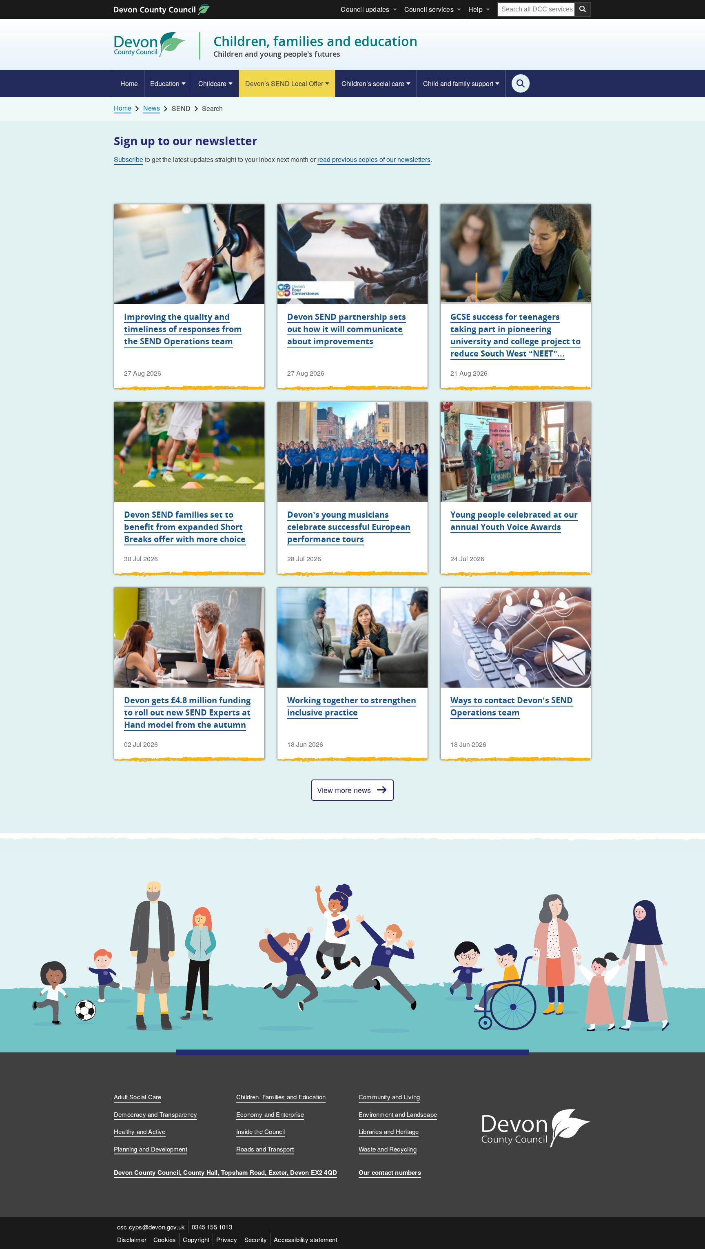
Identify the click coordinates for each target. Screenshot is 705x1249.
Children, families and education (315, 46)
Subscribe (128, 159)
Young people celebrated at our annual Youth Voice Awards (514, 520)
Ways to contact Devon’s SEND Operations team (511, 706)
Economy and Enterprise (270, 1114)
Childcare (212, 83)
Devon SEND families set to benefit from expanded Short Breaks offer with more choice (185, 527)
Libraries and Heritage (389, 1131)
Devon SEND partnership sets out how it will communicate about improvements (346, 329)
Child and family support (458, 83)
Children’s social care (372, 83)
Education (165, 83)
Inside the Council (260, 1131)
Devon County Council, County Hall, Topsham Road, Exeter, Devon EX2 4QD (225, 1172)
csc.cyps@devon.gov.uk (151, 1226)
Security (255, 1239)
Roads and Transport (265, 1149)
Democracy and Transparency (155, 1114)
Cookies (164, 1239)
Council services (429, 9)
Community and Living (389, 1096)
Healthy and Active (140, 1131)
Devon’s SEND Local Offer (284, 83)
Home (129, 83)
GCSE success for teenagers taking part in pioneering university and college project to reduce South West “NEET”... (515, 335)
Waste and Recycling (388, 1149)
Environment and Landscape (398, 1114)
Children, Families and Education (281, 1096)
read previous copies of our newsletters (373, 159)
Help (475, 9)
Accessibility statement (305, 1239)
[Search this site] (521, 83)
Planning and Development (150, 1149)
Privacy (226, 1239)
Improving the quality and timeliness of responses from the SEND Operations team (183, 329)
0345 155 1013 (212, 1226)
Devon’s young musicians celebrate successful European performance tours (348, 527)
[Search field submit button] (583, 9)
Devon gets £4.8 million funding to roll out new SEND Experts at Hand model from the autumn (187, 712)
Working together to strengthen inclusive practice (351, 706)
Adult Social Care (137, 1096)
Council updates (365, 9)
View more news (344, 789)
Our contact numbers (390, 1172)
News (151, 108)
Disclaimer (131, 1239)
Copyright (196, 1239)
